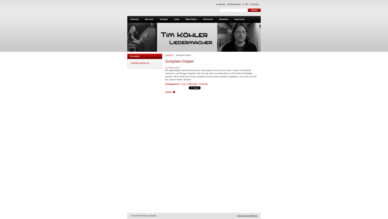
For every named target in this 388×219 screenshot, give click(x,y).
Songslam (203, 84)
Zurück (168, 92)
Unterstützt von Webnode (247, 216)
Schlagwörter (172, 84)
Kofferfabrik (192, 84)
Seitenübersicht (235, 4)
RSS (246, 4)
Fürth (183, 84)
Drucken (256, 4)
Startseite (169, 55)
